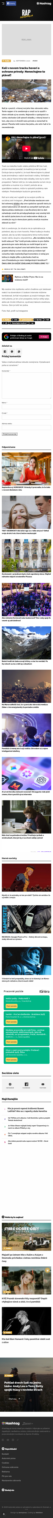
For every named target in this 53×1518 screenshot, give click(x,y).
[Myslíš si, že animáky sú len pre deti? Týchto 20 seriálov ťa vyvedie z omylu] (26, 878)
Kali (47, 320)
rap (32, 323)
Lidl (6, 323)
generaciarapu (27, 320)
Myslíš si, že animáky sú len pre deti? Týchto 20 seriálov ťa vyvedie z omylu (26, 896)
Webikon (39, 1513)
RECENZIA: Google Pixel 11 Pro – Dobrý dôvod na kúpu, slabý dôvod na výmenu (25, 938)
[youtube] (8, 1440)
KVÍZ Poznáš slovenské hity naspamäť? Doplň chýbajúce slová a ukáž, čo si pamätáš (24, 1300)
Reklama (6, 1471)
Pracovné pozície (13, 991)
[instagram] (13, 1440)
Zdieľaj (12, 3)
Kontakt (5, 1454)
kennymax (23, 1513)
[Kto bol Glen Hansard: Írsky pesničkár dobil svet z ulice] (26, 1321)
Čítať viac (13, 1399)
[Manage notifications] (4, 1514)
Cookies (5, 1463)
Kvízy (8, 1292)
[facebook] (3, 1440)
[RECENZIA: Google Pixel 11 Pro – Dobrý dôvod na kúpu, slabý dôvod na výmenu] (26, 919)
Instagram (10, 1087)
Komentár (6, 371)
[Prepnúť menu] (3, 3)
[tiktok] (18, 1440)
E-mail (4, 413)
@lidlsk (16, 203)
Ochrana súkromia (10, 1467)
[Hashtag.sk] (44, 3)
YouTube (43, 1087)
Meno (4, 403)
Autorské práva (9, 1458)
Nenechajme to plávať (19, 323)
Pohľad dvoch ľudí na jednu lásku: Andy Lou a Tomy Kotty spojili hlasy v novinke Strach (23, 1386)
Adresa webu (7, 424)
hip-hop (39, 320)
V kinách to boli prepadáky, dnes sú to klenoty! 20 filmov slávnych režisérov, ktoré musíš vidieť (25, 980)
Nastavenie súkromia (11, 1480)
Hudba (7, 61)
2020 (15, 320)
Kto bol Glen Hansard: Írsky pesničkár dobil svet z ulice (26, 1341)
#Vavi (35, 61)
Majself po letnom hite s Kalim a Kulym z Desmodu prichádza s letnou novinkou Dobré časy (24, 1258)
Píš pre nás (7, 1476)
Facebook (26, 1087)
